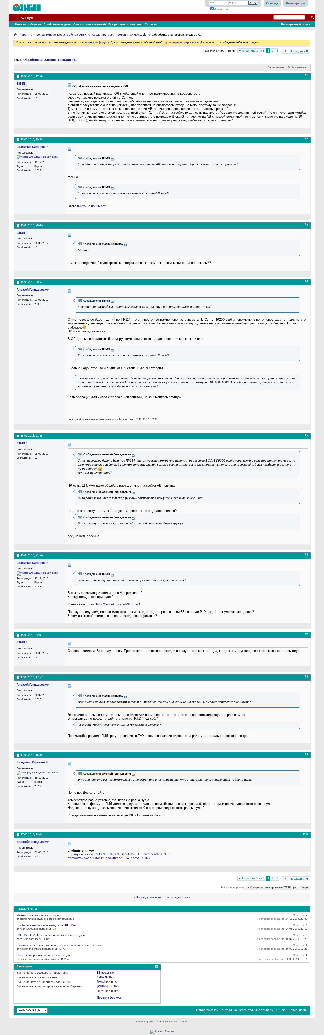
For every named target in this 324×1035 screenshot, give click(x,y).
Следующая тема (176, 897)
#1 (306, 75)
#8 (306, 676)
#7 (306, 634)
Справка (151, 24)
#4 (306, 281)
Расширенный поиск (295, 24)
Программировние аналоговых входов (44, 955)
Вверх (304, 887)
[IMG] (101, 982)
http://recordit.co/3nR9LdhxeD (118, 604)
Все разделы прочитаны (125, 24)
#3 (306, 224)
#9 (306, 754)
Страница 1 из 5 (253, 50)
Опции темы (275, 67)
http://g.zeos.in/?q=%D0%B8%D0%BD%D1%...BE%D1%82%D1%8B (119, 854)
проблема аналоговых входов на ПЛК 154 (46, 925)
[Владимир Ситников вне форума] (37, 157)
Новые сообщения (28, 24)
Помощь (272, 3)
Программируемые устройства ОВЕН (60, 34)
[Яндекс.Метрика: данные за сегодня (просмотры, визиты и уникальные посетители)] (162, 1032)
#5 (306, 435)
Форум (27, 18)
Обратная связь (207, 1010)
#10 (305, 834)
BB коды (103, 972)
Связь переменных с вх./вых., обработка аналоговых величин (60, 945)
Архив (293, 1010)
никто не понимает (91, 206)
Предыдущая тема (148, 897)
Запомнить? (221, 9)
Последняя (297, 51)
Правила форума (109, 997)
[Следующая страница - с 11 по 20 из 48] (285, 51)
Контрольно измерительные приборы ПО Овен (253, 1010)
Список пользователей (89, 24)
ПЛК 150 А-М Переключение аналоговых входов (51, 935)
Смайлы (102, 977)
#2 (306, 139)
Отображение (296, 67)
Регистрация (295, 3)
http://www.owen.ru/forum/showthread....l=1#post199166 (109, 858)
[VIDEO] (102, 986)
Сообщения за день (57, 24)
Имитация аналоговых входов (38, 915)
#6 (306, 555)
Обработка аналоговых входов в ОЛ (51, 60)
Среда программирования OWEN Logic (119, 34)
